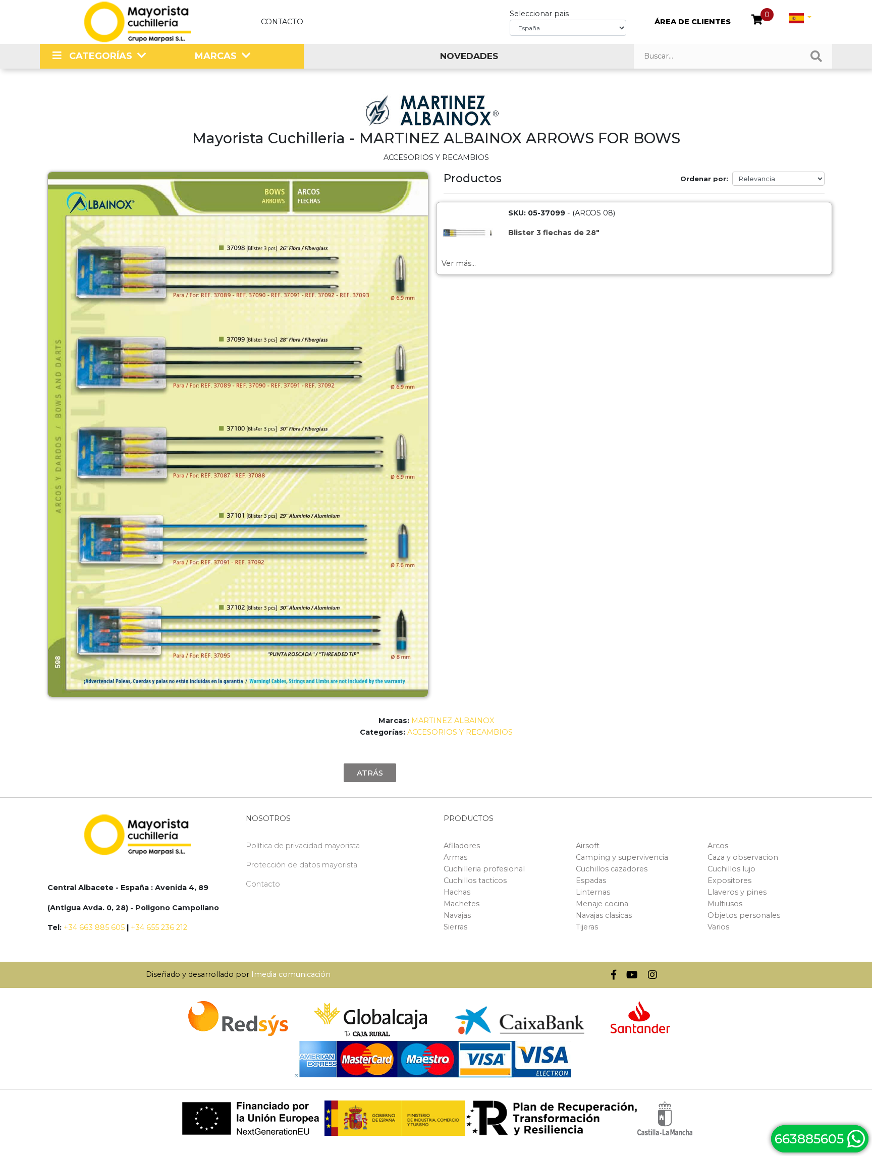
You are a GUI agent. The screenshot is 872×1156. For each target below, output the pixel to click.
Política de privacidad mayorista (303, 845)
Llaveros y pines (737, 892)
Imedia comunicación (291, 974)
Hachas (457, 892)
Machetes (461, 903)
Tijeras (587, 926)
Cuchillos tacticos (475, 880)
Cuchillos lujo (731, 868)
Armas (455, 857)
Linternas (593, 892)
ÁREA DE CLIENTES (693, 21)
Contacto (282, 21)
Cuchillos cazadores (611, 868)
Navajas (457, 915)
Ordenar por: (704, 179)
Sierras (455, 926)
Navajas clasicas (604, 915)
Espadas (591, 880)
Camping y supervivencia (622, 857)
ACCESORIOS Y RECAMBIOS (460, 732)
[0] (757, 20)
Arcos (717, 845)
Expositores (729, 880)
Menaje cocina (602, 903)
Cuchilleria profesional (484, 868)
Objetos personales (743, 915)
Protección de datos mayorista (301, 864)
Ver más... (459, 263)
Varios (718, 926)
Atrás (370, 773)
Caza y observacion (742, 857)
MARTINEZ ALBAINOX (452, 720)
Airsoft (588, 845)
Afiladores (462, 845)
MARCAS (216, 56)
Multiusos (724, 903)
